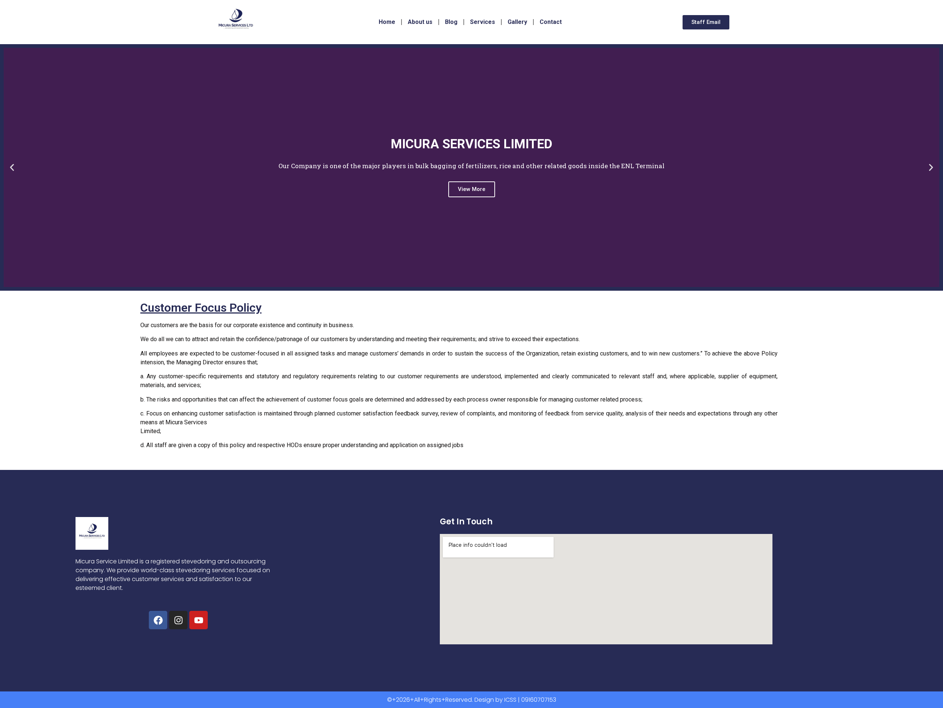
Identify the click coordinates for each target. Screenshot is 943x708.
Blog (451, 21)
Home (387, 21)
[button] (12, 167)
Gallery (517, 21)
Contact (551, 21)
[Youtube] (198, 620)
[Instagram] (178, 620)
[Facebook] (158, 620)
